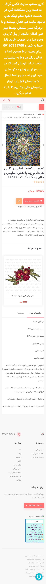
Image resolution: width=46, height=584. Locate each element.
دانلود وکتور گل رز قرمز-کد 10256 (23, 296)
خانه (19, 450)
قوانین (19, 461)
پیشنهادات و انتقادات (34, 505)
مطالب (18, 480)
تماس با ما (17, 465)
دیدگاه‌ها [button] (20, 313)
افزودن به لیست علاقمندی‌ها (29, 206)
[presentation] (43, 145)
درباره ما (18, 457)
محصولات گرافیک (38, 453)
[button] (12, 107)
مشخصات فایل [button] (35, 313)
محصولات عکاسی (38, 457)
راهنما (19, 453)
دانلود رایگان (40, 450)
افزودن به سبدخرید (32, 201)
